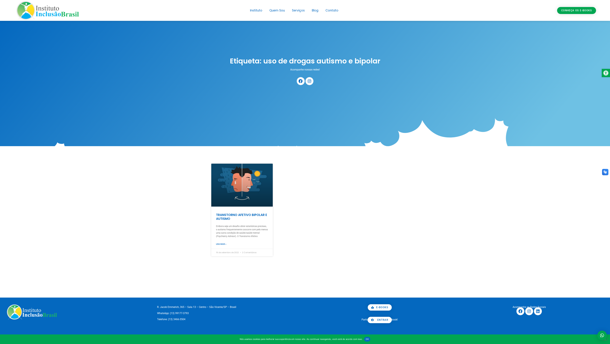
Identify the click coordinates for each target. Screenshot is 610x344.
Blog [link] (315, 10)
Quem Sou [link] (277, 10)
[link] (606, 73)
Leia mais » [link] (221, 244)
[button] (602, 335)
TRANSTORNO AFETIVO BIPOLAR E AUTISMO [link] (241, 217)
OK (367, 339)
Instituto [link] (256, 10)
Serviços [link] (298, 10)
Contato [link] (331, 10)
